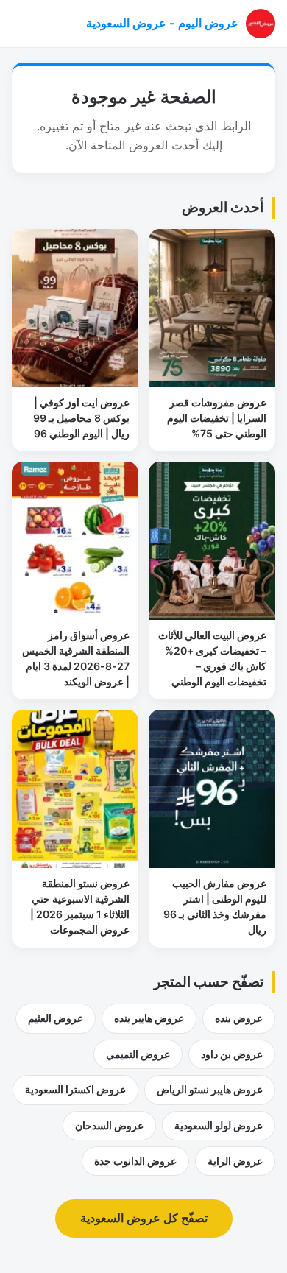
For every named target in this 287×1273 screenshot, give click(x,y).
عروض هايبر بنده (149, 1018)
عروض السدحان (109, 1125)
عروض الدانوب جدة (135, 1160)
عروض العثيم (55, 1018)
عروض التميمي (138, 1054)
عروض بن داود (232, 1054)
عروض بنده (239, 1018)
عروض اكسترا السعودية (75, 1089)
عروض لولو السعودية (218, 1125)
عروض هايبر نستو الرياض (210, 1089)
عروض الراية (235, 1160)
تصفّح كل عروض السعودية (144, 1217)
